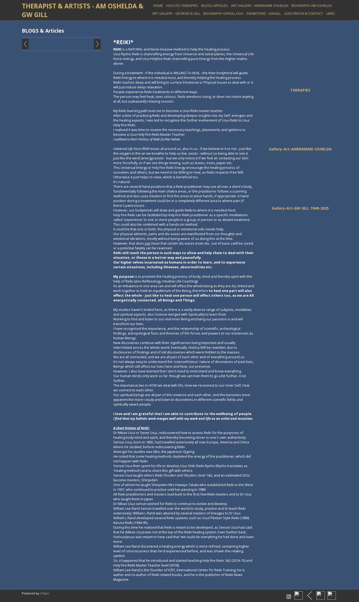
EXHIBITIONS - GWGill (264, 13)
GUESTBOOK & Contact (303, 13)
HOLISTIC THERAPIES (182, 5)
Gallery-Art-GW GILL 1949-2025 (300, 208)
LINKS (330, 13)
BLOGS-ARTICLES (214, 5)
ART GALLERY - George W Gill (176, 13)
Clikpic (44, 593)
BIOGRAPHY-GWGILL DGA (223, 13)
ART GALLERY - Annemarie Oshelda (259, 5)
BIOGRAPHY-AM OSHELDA (311, 5)
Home (158, 5)
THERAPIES (300, 90)
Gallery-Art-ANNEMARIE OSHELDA (300, 148)
